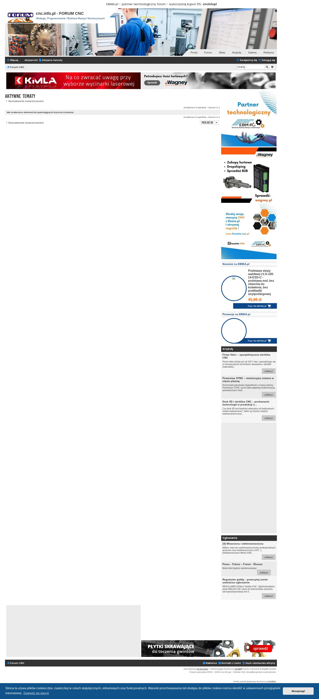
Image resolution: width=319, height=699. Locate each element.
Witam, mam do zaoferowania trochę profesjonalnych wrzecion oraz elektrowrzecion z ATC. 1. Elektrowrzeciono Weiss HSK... (249, 550)
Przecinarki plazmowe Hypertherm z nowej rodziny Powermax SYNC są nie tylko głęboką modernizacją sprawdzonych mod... (248, 386)
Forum (208, 52)
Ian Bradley (202, 668)
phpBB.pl (272, 681)
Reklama (268, 52)
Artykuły (236, 52)
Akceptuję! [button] (298, 691)
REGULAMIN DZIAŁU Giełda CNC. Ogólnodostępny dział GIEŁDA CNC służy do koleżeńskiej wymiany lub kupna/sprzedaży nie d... (248, 587)
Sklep (222, 52)
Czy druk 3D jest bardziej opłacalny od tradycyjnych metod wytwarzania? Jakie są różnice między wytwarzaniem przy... (248, 410)
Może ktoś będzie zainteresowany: (245, 568)
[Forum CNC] (20, 15)
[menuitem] (50, 60)
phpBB (238, 668)
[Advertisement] (249, 477)
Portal (194, 52)
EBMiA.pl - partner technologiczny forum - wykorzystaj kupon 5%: (154, 4)
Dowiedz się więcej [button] (36, 693)
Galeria (252, 52)
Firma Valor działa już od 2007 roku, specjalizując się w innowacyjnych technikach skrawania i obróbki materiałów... (249, 363)
